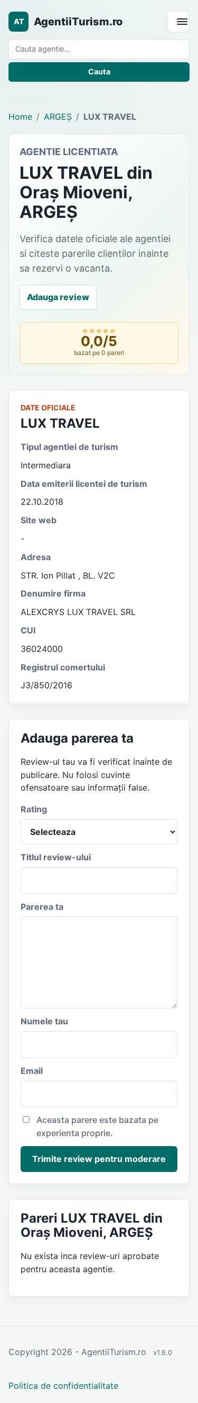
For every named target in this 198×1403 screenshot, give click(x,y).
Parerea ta (42, 906)
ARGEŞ (58, 116)
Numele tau (44, 1021)
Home (20, 116)
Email (32, 1070)
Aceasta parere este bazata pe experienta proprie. (97, 1126)
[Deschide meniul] (178, 22)
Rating (34, 809)
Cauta (99, 71)
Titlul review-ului (56, 857)
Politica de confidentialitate (63, 1385)
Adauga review (58, 297)
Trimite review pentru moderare (99, 1159)
